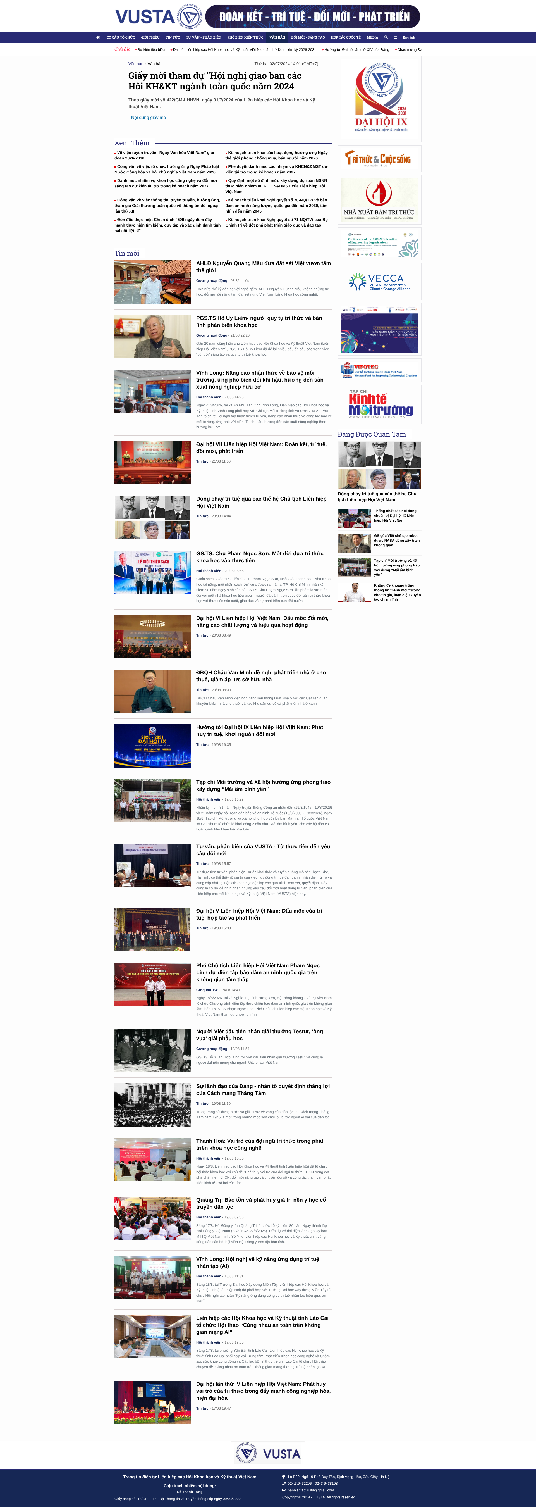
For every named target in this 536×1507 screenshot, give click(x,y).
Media (372, 37)
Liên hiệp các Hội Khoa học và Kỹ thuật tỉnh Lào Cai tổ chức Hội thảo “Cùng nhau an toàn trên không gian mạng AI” (262, 1325)
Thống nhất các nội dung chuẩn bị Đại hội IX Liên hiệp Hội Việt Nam (395, 515)
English (409, 37)
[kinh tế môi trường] (379, 404)
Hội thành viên (208, 397)
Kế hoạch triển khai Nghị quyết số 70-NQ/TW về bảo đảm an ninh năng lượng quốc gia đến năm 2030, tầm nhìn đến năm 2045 (276, 206)
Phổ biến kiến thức (246, 37)
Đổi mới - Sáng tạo (308, 37)
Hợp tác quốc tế (346, 37)
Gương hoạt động (211, 280)
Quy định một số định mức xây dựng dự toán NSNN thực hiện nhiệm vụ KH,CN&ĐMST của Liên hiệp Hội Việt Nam (276, 186)
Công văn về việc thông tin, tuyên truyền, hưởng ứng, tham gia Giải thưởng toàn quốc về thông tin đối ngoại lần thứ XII (167, 206)
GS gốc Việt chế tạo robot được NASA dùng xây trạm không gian (397, 540)
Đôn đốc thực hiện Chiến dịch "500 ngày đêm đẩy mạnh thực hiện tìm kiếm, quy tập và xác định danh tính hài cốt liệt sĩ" (167, 225)
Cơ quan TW (207, 990)
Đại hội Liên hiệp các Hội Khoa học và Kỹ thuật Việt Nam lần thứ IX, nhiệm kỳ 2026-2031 (230, 49)
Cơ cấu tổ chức (121, 37)
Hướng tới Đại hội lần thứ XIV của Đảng (342, 49)
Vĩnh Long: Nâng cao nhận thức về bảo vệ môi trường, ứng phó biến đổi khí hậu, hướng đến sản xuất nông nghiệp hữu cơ (260, 380)
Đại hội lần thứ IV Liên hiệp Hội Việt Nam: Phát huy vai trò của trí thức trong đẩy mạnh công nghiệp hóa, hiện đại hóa (263, 1391)
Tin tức (173, 37)
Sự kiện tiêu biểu (136, 49)
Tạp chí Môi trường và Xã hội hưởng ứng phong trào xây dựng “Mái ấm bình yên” (397, 567)
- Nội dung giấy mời (147, 117)
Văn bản (277, 37)
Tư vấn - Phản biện (203, 37)
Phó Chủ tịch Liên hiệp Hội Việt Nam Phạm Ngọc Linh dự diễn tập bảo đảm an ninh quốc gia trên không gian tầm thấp (258, 973)
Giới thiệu (150, 37)
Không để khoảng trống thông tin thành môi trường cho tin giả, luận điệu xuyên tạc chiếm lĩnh (397, 592)
